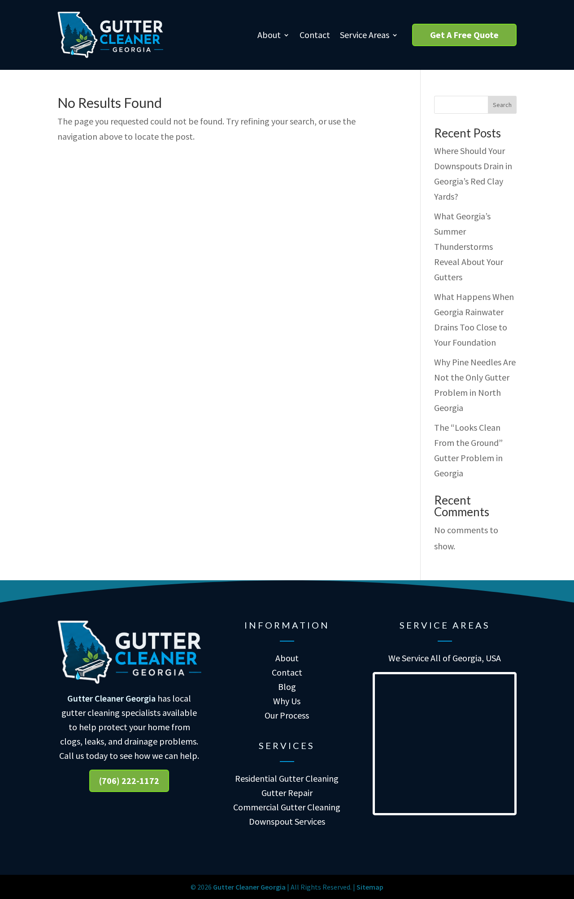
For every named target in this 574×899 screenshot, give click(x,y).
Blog (287, 686)
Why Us (286, 700)
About (269, 34)
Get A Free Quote (464, 34)
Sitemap (370, 886)
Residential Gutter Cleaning (287, 778)
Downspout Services (287, 821)
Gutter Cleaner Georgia (111, 698)
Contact (315, 34)
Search (502, 105)
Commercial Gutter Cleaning (286, 807)
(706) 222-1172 (129, 780)
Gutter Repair (287, 792)
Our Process (287, 715)
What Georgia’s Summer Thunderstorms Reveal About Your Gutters (468, 246)
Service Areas (364, 34)
